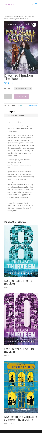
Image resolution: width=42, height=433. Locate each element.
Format (7, 88)
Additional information (15, 115)
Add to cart (22, 96)
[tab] (21, 112)
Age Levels (12, 16)
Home (6, 16)
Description (10, 112)
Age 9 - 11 (21, 105)
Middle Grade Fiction (24, 16)
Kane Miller (33, 105)
